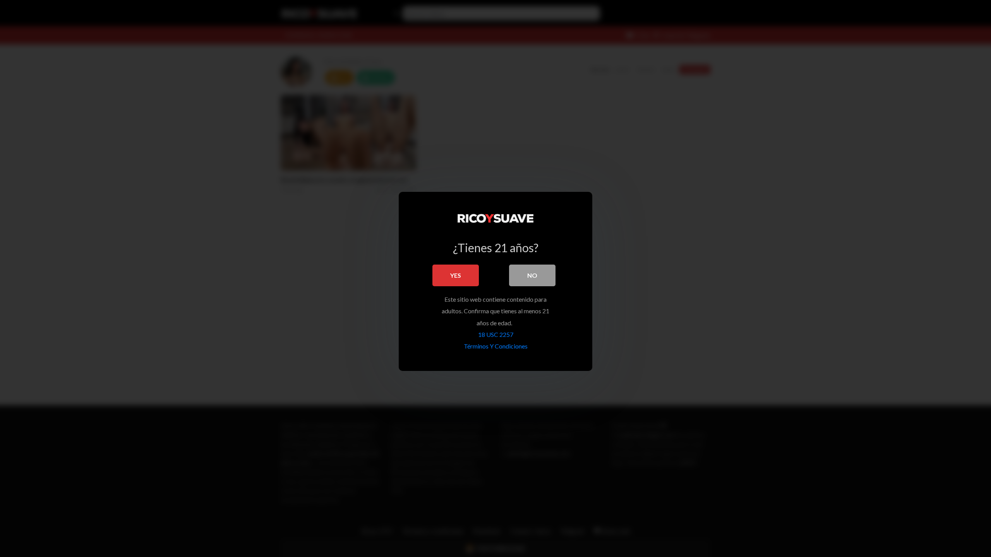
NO (532, 275)
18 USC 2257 (495, 334)
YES (455, 275)
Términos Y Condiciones (496, 346)
